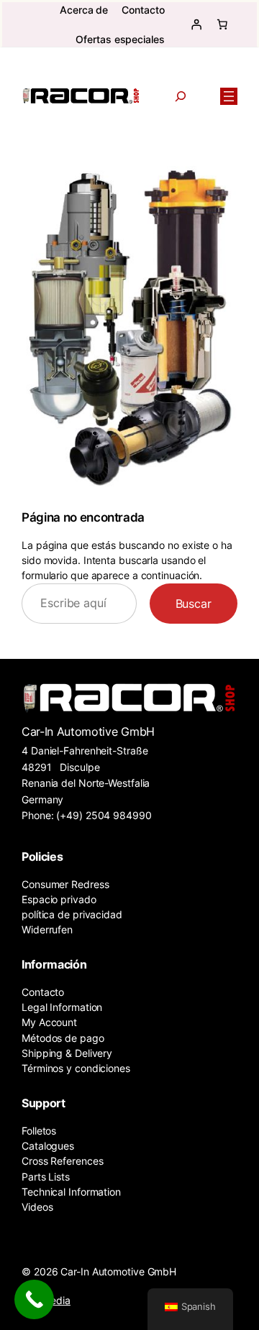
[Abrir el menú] (228, 96)
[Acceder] (196, 24)
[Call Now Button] (34, 1299)
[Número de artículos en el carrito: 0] (222, 24)
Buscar (194, 603)
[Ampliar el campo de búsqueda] (180, 96)
